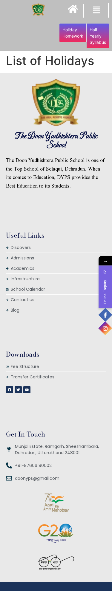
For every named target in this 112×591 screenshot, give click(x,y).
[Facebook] (105, 315)
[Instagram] (105, 328)
